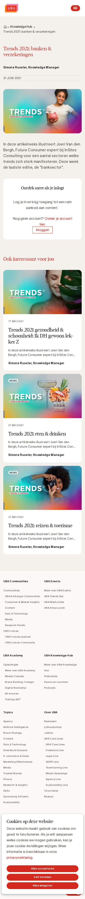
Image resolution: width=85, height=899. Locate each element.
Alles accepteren (42, 868)
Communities (11, 590)
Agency (8, 721)
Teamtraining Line (56, 767)
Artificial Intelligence (15, 727)
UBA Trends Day (53, 596)
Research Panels (15, 625)
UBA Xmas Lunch (54, 607)
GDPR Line (52, 761)
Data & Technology (16, 613)
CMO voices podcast (18, 636)
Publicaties (51, 676)
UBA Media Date (54, 602)
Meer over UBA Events (57, 590)
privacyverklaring (19, 857)
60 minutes (11, 693)
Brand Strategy (12, 732)
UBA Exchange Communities (22, 596)
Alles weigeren (42, 885)
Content (10, 607)
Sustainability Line (57, 784)
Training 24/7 (12, 699)
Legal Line (52, 756)
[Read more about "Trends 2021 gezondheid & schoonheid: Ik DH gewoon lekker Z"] (42, 320)
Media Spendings (56, 773)
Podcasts (49, 687)
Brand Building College (19, 682)
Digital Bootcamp (15, 687)
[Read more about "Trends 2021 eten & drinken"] (42, 418)
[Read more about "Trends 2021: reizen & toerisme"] (42, 510)
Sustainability (11, 802)
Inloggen (42, 230)
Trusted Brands (12, 773)
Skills (6, 790)
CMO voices (10, 631)
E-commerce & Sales (16, 756)
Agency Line (53, 779)
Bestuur (48, 796)
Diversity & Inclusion (15, 750)
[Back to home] (11, 8)
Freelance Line (55, 750)
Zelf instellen (42, 877)
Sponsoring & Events (15, 796)
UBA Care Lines (53, 738)
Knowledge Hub (21, 26)
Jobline (48, 732)
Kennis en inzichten (56, 682)
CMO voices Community (20, 642)
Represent (50, 721)
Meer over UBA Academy (20, 670)
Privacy (7, 779)
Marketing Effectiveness (17, 761)
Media (9, 619)
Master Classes (14, 676)
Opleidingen (11, 664)
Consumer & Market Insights (22, 602)
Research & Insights (15, 784)
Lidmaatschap (52, 727)
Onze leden (51, 790)
